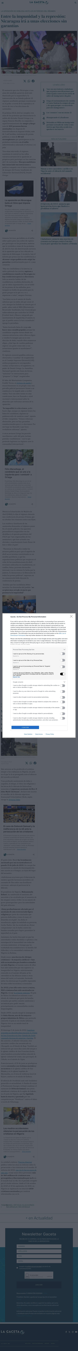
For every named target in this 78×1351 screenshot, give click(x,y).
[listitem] (39, 650)
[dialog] (39, 675)
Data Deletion (28, 734)
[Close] (72, 617)
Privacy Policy (50, 734)
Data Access (39, 734)
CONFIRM (25, 727)
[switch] (62, 653)
